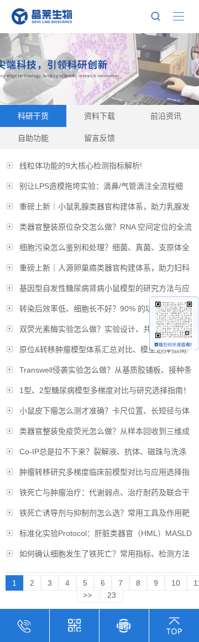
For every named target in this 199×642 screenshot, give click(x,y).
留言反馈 (99, 138)
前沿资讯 (165, 116)
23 (111, 595)
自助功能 (33, 138)
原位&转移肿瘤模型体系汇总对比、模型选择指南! (104, 349)
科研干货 (33, 116)
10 (175, 583)
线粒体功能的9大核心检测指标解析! (80, 165)
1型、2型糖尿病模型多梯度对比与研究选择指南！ (105, 390)
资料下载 (99, 116)
